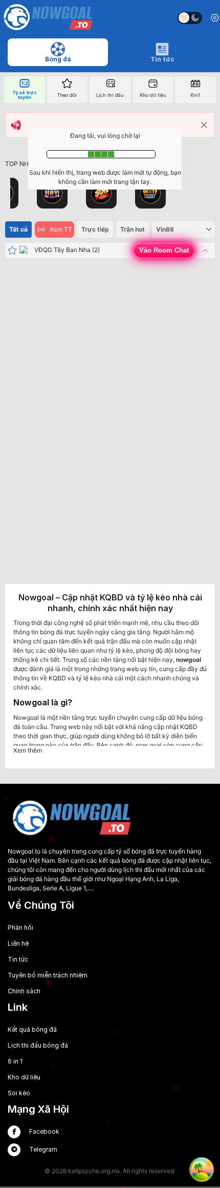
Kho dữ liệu (24, 1077)
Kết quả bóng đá (32, 1029)
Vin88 (165, 229)
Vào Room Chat (164, 250)
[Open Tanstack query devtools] (201, 1169)
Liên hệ (18, 943)
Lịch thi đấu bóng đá (38, 1045)
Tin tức (18, 959)
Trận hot (132, 229)
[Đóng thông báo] (204, 125)
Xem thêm (27, 750)
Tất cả (18, 229)
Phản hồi (20, 927)
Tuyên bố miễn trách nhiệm (47, 975)
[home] (48, 18)
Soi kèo (19, 1093)
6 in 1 (15, 1061)
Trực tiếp (95, 229)
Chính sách (24, 991)
